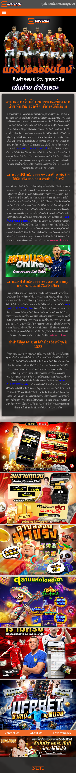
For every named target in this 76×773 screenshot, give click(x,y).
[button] (3, 12)
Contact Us (12, 733)
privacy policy (62, 733)
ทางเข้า (59, 240)
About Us (36, 733)
